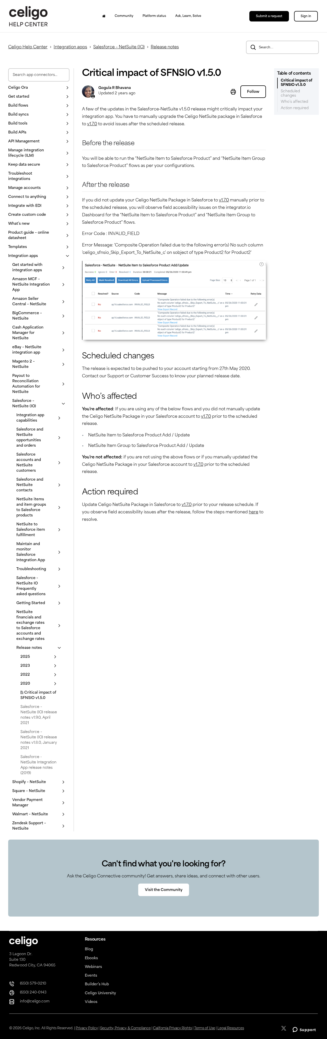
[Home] (104, 16)
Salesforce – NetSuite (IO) (119, 47)
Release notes (165, 47)
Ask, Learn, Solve (188, 16)
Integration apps (70, 47)
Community (124, 16)
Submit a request (269, 16)
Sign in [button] (306, 16)
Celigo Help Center (28, 47)
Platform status (154, 16)
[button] (38, 88)
